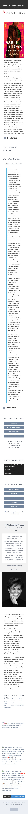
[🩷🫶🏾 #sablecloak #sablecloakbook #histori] (14, 733)
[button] (14, 138)
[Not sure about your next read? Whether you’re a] (14, 758)
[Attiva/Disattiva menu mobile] (25, 15)
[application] (14, 469)
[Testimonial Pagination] (11, 569)
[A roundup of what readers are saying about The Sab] (14, 782)
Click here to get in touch (12, 512)
